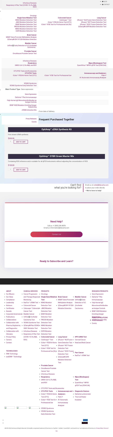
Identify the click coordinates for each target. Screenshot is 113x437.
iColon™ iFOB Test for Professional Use (58, 75)
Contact (9, 342)
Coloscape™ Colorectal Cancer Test (31, 309)
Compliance (10, 300)
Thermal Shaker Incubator (80, 398)
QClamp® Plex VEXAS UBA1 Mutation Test (31, 327)
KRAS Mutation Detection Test (26, 20)
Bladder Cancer (31, 43)
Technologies (12, 351)
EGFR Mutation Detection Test (26, 31)
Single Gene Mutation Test (27, 18)
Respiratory (32, 63)
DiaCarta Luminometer (83, 394)
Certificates (10, 308)
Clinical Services (31, 291)
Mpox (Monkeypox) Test (97, 63)
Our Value (9, 297)
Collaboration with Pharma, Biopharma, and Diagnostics (13, 325)
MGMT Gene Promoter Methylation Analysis (21, 37)
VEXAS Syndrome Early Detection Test (23, 85)
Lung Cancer (101, 18)
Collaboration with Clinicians (12, 332)
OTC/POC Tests (31, 73)
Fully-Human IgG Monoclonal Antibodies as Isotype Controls (22, 101)
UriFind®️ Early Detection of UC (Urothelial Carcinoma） (22, 46)
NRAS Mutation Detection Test (26, 29)
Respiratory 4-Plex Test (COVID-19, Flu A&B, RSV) (21, 6)
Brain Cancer (32, 35)
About (8, 291)
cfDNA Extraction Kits (29, 110)
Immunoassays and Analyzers (95, 73)
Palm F (104, 75)
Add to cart (20, 142)
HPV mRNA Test (81, 337)
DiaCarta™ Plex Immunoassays (26, 97)
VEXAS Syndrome (30, 83)
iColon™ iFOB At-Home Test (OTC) (59, 22)
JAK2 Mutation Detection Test (26, 22)
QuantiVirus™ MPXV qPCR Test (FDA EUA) (91, 65)
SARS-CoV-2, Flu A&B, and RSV (26, 65)
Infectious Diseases (30, 3)
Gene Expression (31, 94)
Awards (9, 311)
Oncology (33, 15)
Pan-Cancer (79, 352)
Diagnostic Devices (82, 391)
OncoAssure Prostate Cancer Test (25, 53)
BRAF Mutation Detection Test (26, 24)
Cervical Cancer (80, 340)
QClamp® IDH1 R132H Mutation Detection (22, 39)
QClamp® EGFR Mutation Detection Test (92, 26)
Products (45, 291)
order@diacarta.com (101, 185)
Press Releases (31, 119)
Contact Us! (56, 234)
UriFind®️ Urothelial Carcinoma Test (30, 318)
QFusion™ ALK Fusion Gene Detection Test (91, 20)
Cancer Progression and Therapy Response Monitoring (32, 297)
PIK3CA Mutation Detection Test (25, 26)
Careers (9, 340)
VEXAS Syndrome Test (32, 322)
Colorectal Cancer (64, 18)
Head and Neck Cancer (83, 342)
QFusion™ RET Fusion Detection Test (93, 22)
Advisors (9, 305)
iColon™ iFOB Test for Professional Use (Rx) (56, 24)
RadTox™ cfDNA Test (31, 302)
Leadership (10, 302)
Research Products (100, 291)
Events (34, 122)
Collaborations (11, 320)
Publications (10, 317)
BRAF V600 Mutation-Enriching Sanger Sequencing (23, 106)
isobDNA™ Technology (14, 357)
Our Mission (10, 294)
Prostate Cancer (30, 51)
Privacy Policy (11, 337)
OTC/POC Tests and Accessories (25, 71)
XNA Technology (12, 354)
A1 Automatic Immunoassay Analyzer (93, 77)
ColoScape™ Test (65, 20)
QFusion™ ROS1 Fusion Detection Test (93, 24)
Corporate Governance (14, 314)
